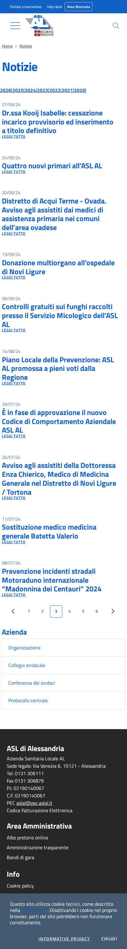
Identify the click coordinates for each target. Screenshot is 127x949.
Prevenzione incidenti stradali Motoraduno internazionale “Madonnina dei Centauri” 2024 (51, 579)
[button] (116, 25)
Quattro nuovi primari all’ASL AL (52, 165)
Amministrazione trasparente (37, 847)
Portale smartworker (26, 7)
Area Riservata (78, 7)
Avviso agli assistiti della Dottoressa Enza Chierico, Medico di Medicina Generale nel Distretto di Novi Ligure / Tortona (59, 478)
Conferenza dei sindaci (31, 683)
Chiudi (109, 939)
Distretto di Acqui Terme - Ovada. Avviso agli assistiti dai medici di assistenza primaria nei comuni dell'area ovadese (54, 214)
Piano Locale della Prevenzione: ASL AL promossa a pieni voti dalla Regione (58, 368)
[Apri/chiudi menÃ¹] (15, 25)
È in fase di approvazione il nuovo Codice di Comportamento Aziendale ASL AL (59, 421)
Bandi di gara (20, 857)
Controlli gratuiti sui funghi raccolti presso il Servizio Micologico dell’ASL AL (60, 315)
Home (7, 46)
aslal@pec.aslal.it (34, 803)
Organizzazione (24, 647)
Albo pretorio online (27, 837)
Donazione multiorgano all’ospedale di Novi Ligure (58, 267)
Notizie (25, 46)
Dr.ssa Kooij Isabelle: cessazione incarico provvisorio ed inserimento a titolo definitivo (57, 121)
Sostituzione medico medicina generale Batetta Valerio (49, 531)
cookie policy (34, 910)
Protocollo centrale (28, 700)
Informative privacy (64, 939)
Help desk (54, 7)
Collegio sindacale (26, 665)
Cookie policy (20, 885)
